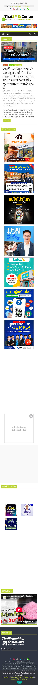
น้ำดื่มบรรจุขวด (31, 98)
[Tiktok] (17, 9)
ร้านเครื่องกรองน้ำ (25, 101)
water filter (12, 93)
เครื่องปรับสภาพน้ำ (29, 103)
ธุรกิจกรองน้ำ (16, 98)
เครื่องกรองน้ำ (10, 103)
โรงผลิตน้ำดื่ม (12, 106)
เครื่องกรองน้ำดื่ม (19, 103)
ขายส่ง (23, 93)
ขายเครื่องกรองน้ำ (23, 96)
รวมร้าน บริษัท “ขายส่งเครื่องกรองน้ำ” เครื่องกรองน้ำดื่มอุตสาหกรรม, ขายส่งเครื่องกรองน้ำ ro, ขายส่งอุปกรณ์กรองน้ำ (19, 78)
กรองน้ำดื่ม (18, 93)
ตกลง (19, 682)
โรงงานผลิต (18, 65)
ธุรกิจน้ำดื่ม (23, 98)
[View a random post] (35, 34)
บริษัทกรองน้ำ (6, 101)
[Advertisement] (19, 464)
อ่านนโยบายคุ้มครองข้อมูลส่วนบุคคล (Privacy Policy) (18, 677)
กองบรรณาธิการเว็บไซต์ (19, 91)
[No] (36, 678)
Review (5, 65)
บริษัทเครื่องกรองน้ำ (15, 101)
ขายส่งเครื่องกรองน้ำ (12, 96)
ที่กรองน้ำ (9, 98)
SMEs (11, 65)
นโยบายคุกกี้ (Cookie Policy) (19, 679)
